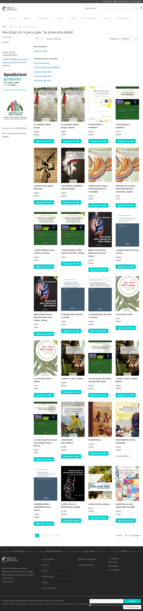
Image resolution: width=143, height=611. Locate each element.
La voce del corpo (124, 314)
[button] (55, 141)
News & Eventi (48, 576)
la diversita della (40, 51)
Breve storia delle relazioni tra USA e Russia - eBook (43, 317)
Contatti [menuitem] (106, 18)
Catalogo (5, 42)
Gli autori (46, 565)
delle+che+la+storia (41, 63)
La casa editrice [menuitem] (43, 18)
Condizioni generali (86, 565)
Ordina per (114, 39)
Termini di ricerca (22, 600)
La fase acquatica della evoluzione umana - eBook (45, 443)
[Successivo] (57, 535)
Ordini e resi (50, 600)
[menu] (71, 18)
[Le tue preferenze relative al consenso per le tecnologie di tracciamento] (132, 607)
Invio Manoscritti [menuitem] (123, 18)
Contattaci (60, 600)
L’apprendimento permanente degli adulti (42, 507)
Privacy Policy (119, 605)
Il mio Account (108, 1)
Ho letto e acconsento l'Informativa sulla (108, 605)
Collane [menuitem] (73, 18)
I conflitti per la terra (72, 379)
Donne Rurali (94, 440)
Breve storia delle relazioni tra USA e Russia (97, 253)
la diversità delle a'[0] (42, 80)
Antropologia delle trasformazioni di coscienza (98, 189)
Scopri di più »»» (8, 581)
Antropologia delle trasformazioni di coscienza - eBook (125, 189)
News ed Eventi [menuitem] (89, 18)
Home (4, 27)
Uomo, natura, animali (99, 504)
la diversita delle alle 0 (43, 76)
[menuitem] (12, 18)
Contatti (45, 582)
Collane (45, 571)
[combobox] (111, 8)
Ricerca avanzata (36, 600)
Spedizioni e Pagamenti (87, 559)
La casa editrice (48, 559)
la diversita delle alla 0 (43, 72)
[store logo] (9, 8)
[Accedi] (131, 1)
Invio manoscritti (49, 588)
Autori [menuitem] (59, 18)
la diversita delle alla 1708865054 (47, 67)
